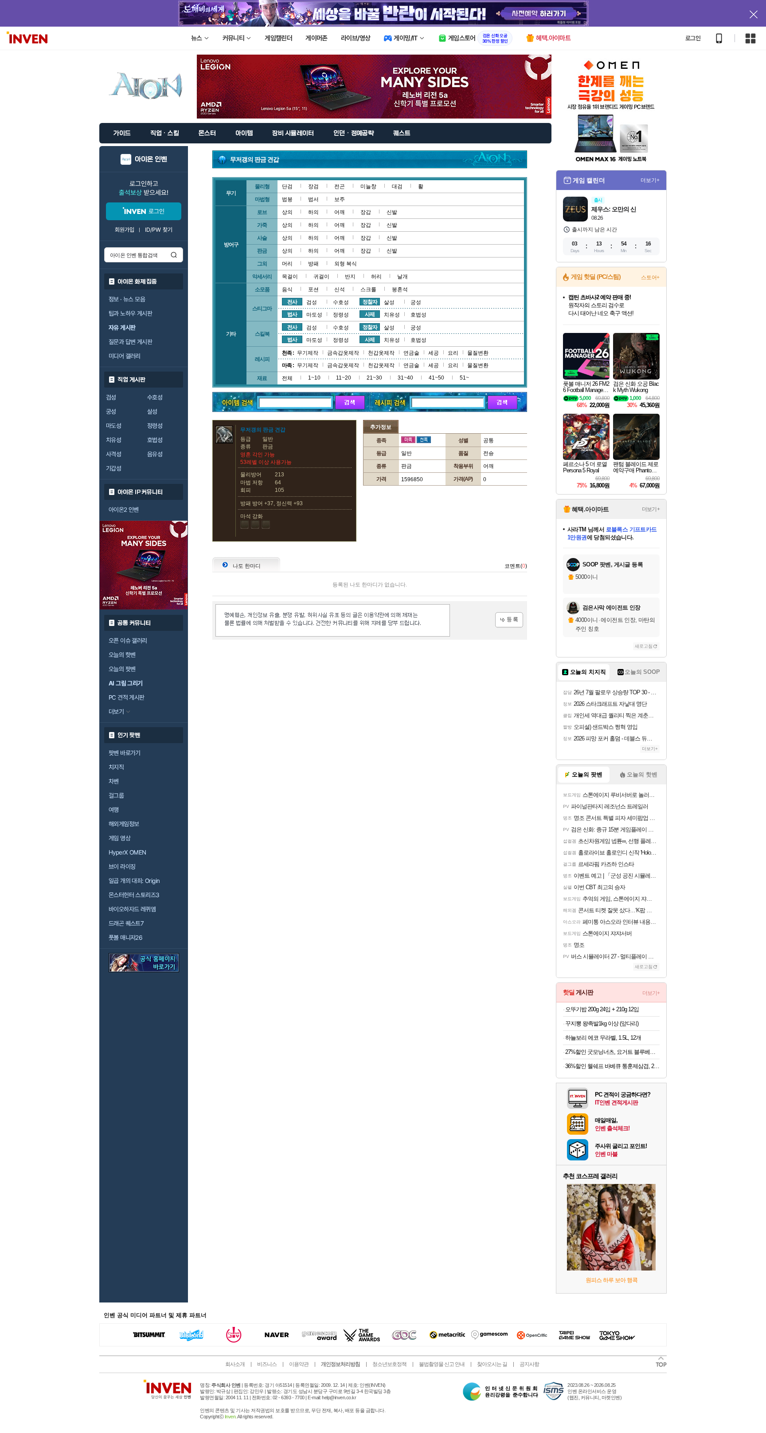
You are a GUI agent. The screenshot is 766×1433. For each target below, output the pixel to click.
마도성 (113, 425)
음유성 (154, 454)
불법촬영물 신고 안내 (442, 1364)
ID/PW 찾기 (158, 229)
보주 (339, 199)
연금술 (411, 353)
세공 (433, 353)
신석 (339, 289)
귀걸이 (321, 276)
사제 (370, 314)
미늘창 (368, 186)
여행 (114, 809)
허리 (376, 276)
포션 (313, 289)
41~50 (436, 378)
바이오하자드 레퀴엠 (132, 909)
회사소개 (235, 1364)
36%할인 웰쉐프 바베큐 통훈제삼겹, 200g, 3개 (612, 1066)
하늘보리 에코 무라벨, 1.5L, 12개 (603, 1037)
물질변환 (478, 353)
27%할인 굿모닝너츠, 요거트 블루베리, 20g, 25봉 (612, 1052)
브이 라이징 (122, 866)
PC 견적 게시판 (127, 697)
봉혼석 (400, 289)
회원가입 (124, 229)
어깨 (339, 212)
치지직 (116, 767)
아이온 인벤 (151, 159)
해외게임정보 (124, 823)
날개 (402, 276)
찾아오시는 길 (492, 1364)
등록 (509, 620)
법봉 (287, 199)
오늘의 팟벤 (122, 669)
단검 (287, 186)
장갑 (365, 212)
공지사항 (529, 1364)
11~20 (343, 378)
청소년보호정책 (389, 1364)
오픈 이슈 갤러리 (128, 640)
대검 (397, 186)
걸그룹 (116, 795)
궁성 (111, 411)
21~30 (374, 378)
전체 (287, 378)
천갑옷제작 (381, 353)
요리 (453, 353)
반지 (350, 276)
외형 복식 (345, 264)
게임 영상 (119, 838)
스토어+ (650, 277)
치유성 (113, 439)
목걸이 (290, 276)
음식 (287, 289)
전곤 (339, 186)
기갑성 (113, 468)
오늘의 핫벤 (122, 654)
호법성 (154, 439)
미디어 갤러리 (125, 356)
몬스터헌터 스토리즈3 (134, 895)
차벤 (114, 781)
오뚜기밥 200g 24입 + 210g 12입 (602, 1009)
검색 (174, 255)
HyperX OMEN (127, 852)
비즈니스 (267, 1364)
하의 (313, 212)
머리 (287, 264)
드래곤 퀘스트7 (126, 923)
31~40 (405, 378)
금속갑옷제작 (343, 353)
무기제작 (307, 353)
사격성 (113, 454)
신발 (392, 212)
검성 (111, 397)
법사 (292, 314)
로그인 (692, 38)
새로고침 (644, 646)
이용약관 (299, 1364)
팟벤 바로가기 (125, 752)
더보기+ (650, 180)
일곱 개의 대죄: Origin (134, 880)
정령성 (154, 425)
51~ (464, 378)
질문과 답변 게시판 (130, 341)
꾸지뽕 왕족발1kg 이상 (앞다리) (601, 1023)
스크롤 (368, 289)
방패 (313, 264)
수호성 (154, 397)
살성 (152, 411)
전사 (292, 302)
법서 (313, 199)
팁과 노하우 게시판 (130, 313)
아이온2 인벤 (124, 509)
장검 (313, 186)
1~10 (314, 378)
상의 (287, 212)
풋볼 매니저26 (125, 937)
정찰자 (370, 302)
